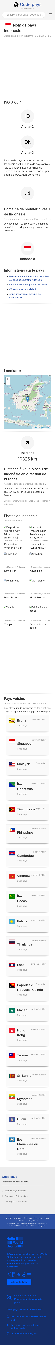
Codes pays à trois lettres (16, 1201)
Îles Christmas (25, 788)
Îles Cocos (22, 900)
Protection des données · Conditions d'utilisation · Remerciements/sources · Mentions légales (27, 1224)
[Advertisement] (27, 68)
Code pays (31, 4)
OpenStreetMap (45, 428)
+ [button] (8, 379)
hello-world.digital (19, 1282)
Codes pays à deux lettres (16, 1196)
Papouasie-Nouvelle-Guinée (30, 989)
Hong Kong (22, 1034)
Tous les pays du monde (16, 1191)
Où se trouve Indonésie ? (22, 289)
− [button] (8, 383)
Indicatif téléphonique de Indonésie (28, 284)
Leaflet (35, 428)
